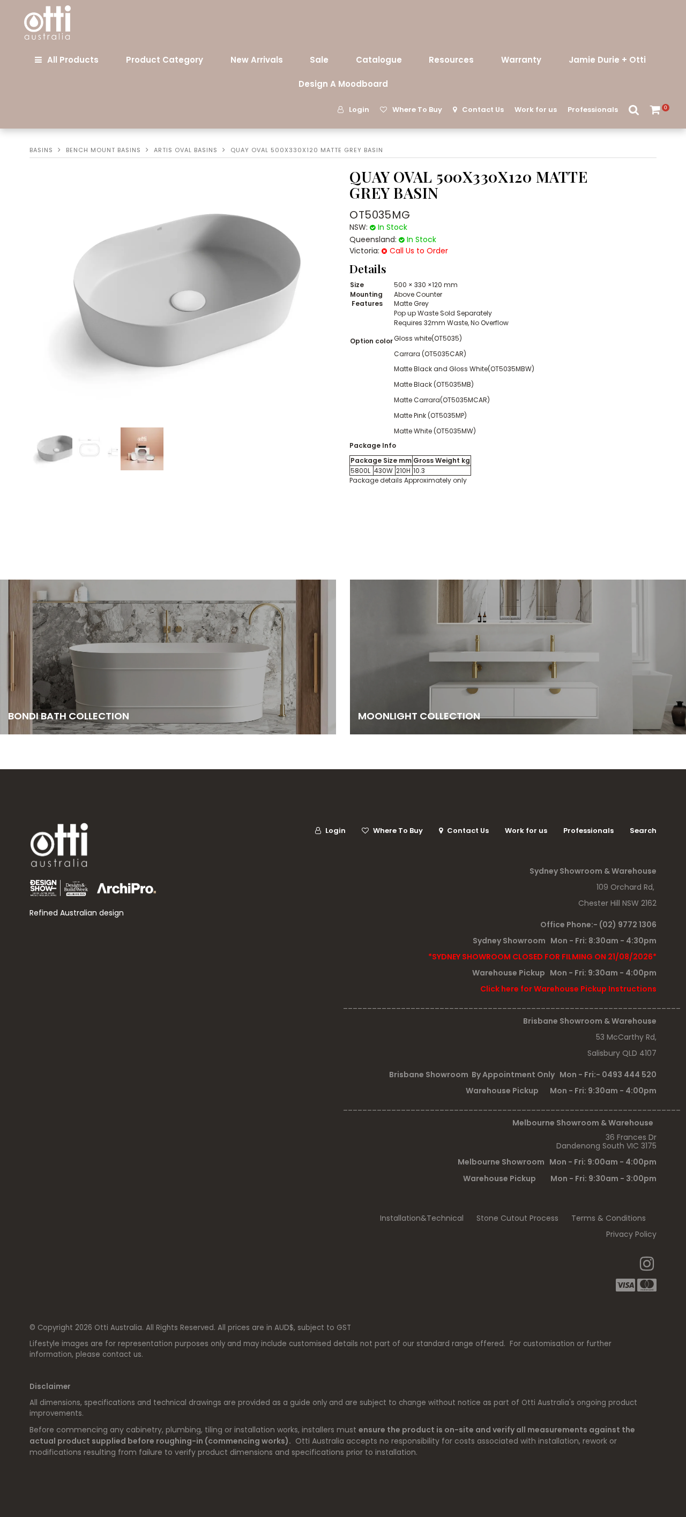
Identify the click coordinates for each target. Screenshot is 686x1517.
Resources (451, 59)
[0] (656, 109)
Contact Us (483, 109)
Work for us (535, 109)
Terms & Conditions (608, 1218)
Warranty (521, 59)
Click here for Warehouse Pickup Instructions (568, 988)
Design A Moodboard (343, 83)
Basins (41, 150)
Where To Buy (417, 109)
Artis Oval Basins (186, 150)
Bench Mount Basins (103, 150)
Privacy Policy (631, 1234)
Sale (319, 59)
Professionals (593, 109)
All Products (73, 59)
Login (359, 109)
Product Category (164, 59)
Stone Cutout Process (517, 1218)
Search (634, 109)
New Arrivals (256, 59)
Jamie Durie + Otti (607, 59)
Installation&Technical (422, 1218)
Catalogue (379, 59)
